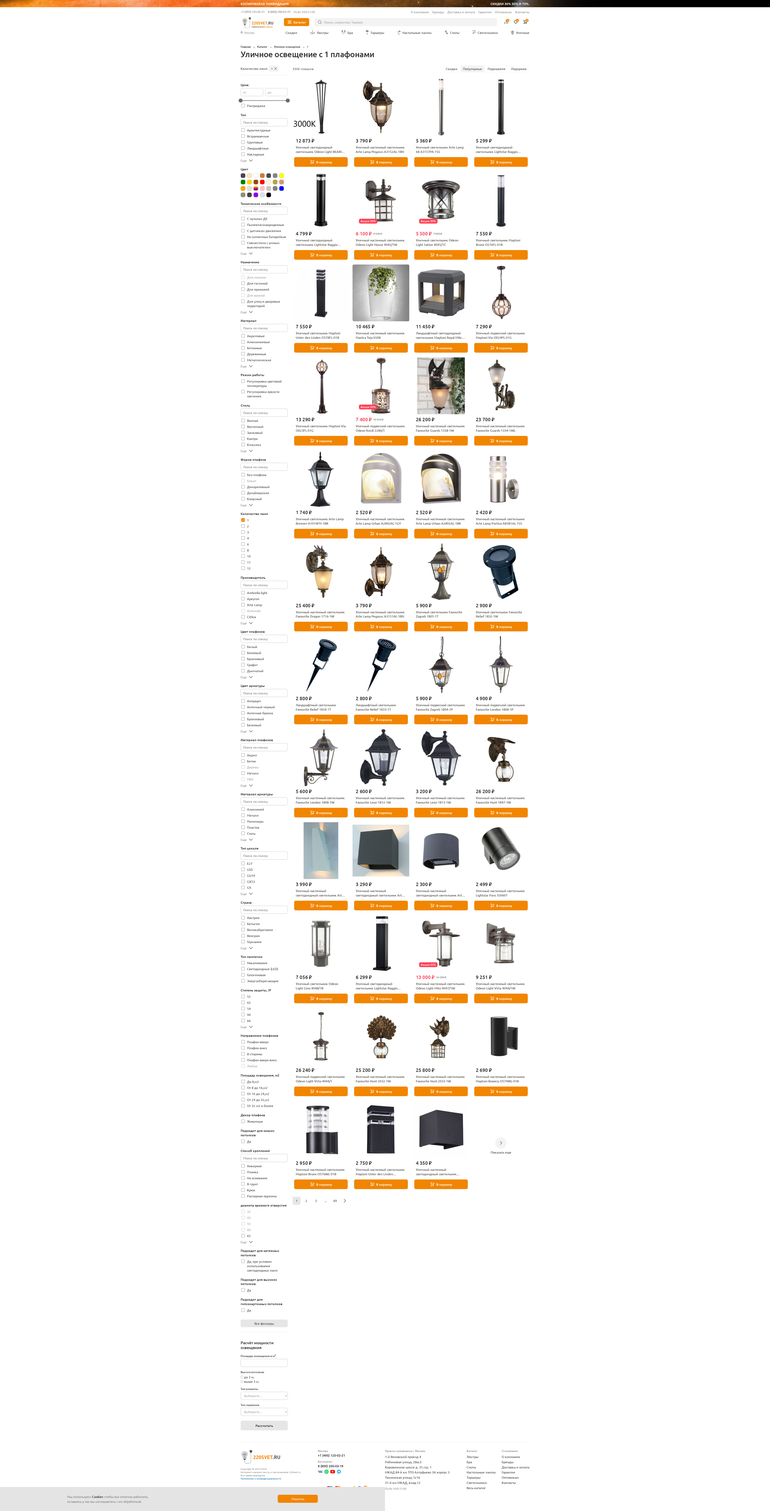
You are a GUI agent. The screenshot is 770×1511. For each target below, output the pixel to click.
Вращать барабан (447, 765)
